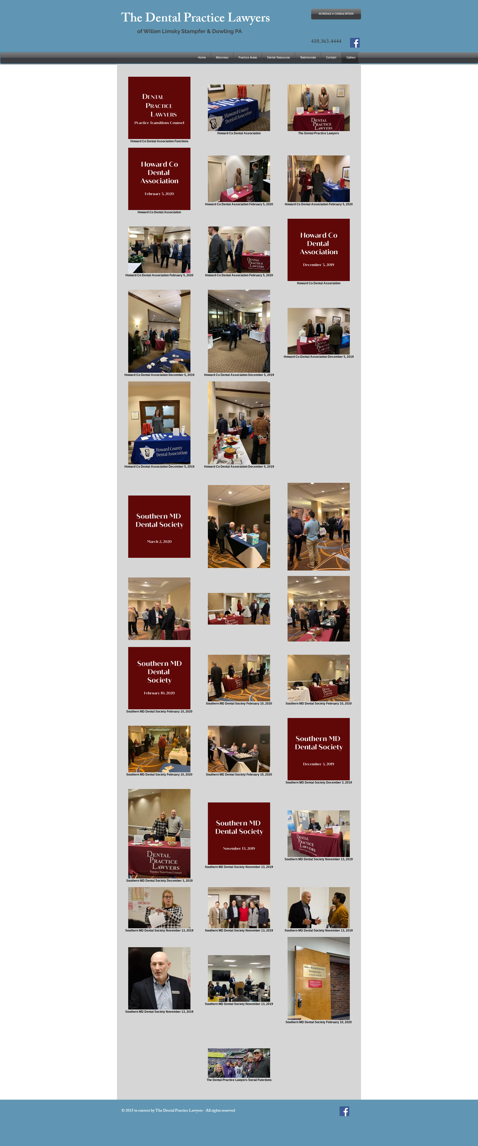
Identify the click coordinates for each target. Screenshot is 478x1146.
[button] (278, 57)
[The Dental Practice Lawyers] (355, 43)
